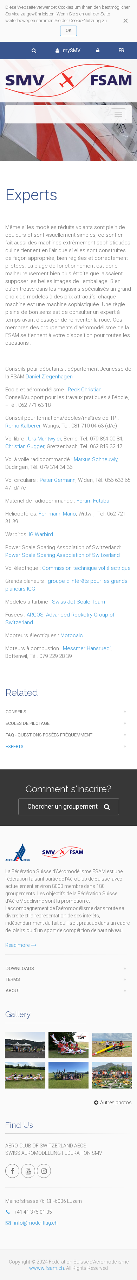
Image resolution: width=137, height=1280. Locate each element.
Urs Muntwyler (44, 439)
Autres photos (116, 1102)
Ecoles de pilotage (28, 723)
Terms (13, 979)
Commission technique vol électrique (86, 568)
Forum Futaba (93, 501)
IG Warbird (41, 534)
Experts (15, 746)
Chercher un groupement (62, 806)
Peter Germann (58, 480)
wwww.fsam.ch (46, 1268)
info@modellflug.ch (36, 1223)
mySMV (71, 50)
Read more (17, 945)
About (13, 990)
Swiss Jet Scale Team (78, 602)
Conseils (16, 711)
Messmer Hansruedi (87, 648)
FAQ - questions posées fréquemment (49, 734)
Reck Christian (85, 389)
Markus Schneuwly (95, 459)
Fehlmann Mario (57, 514)
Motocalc (71, 635)
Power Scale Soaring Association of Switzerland (62, 555)
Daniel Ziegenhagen (49, 376)
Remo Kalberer (22, 426)
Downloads (20, 968)
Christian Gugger (24, 446)
